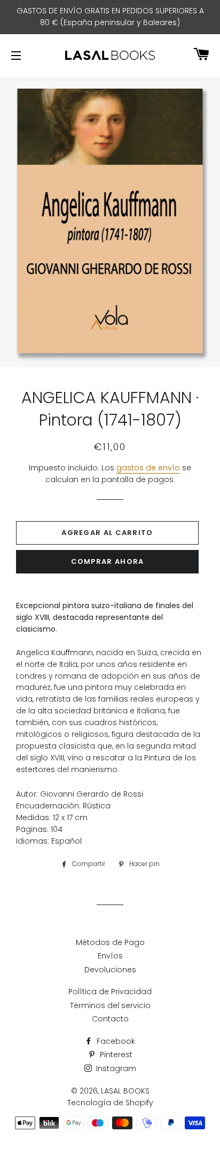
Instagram (115, 1068)
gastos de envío (148, 467)
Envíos (110, 955)
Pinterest (115, 1054)
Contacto (110, 1018)
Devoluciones (110, 969)
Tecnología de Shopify (110, 1102)
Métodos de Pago (110, 942)
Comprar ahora (107, 561)
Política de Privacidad (110, 991)
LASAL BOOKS (125, 1091)
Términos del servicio (110, 1005)
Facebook (115, 1041)
